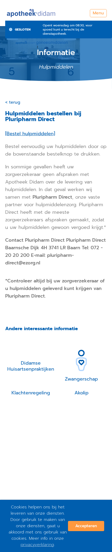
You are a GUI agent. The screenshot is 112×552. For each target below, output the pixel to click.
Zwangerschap (81, 379)
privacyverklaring (37, 545)
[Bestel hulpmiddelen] (30, 133)
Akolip (81, 392)
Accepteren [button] (86, 526)
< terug (12, 102)
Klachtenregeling (30, 392)
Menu (98, 13)
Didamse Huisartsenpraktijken (30, 366)
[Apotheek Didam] (31, 13)
